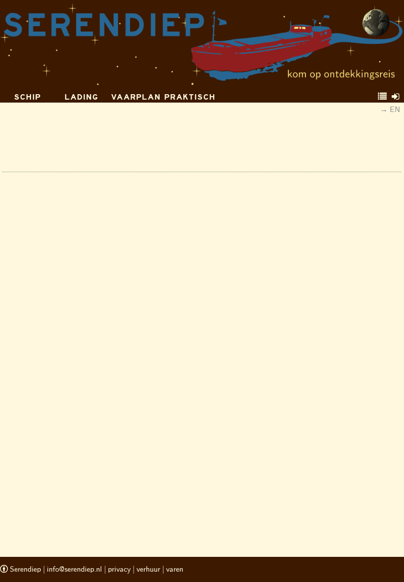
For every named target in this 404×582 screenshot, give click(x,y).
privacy (119, 569)
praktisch (189, 97)
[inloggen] (395, 97)
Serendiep (24, 569)
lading (81, 97)
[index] (382, 97)
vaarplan (136, 97)
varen (174, 569)
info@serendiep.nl (74, 569)
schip (27, 97)
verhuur (148, 569)
